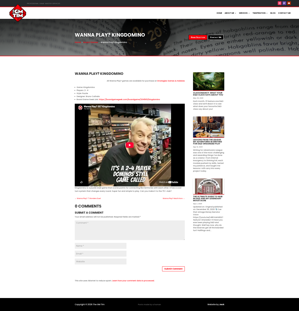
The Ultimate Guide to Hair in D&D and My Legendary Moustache (207, 198)
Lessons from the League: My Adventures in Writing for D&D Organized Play (207, 141)
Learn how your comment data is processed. (133, 280)
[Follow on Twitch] (284, 3)
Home (219, 13)
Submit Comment (173, 268)
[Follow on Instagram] (279, 3)
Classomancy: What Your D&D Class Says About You (208, 93)
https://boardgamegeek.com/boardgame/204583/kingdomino (129, 99)
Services (243, 13)
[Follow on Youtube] (289, 3)
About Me (229, 13)
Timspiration (259, 13)
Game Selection (198, 37)
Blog (273, 13)
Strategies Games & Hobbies (171, 81)
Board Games (90, 42)
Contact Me (284, 13)
